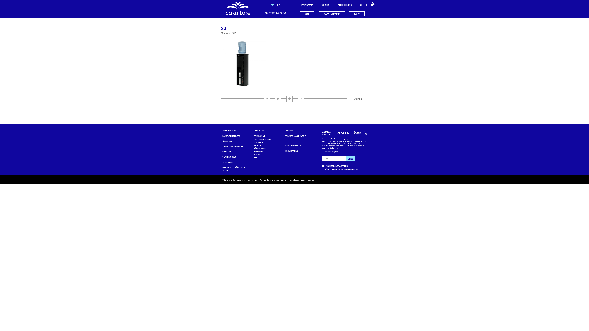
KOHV (357, 13)
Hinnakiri (226, 151)
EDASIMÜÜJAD (260, 136)
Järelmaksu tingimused (232, 146)
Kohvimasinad (291, 151)
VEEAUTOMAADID (332, 13)
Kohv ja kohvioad (293, 146)
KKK (255, 157)
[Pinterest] (289, 99)
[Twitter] (278, 99)
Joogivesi (289, 131)
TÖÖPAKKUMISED (261, 148)
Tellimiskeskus (229, 131)
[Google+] (301, 99)
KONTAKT (257, 154)
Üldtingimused (229, 157)
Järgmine (357, 98)
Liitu (351, 158)
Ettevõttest (259, 131)
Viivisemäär (227, 162)
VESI (307, 13)
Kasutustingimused (231, 136)
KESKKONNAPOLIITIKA (262, 139)
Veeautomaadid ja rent (295, 136)
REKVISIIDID (258, 151)
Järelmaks (227, 141)
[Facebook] (267, 99)
